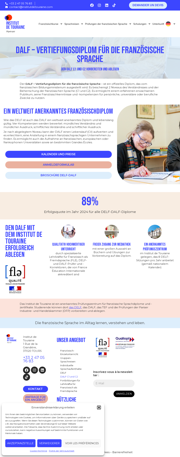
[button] (99, 407)
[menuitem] (170, 24)
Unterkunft (158, 23)
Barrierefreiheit (122, 452)
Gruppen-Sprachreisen (67, 360)
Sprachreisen (71, 23)
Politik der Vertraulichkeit (61, 450)
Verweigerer (49, 443)
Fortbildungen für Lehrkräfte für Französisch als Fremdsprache (70, 385)
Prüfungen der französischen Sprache (106, 23)
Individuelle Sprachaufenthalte (71, 367)
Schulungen (139, 23)
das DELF (75, 307)
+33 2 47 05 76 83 (33, 359)
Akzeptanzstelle (20, 443)
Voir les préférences (82, 443)
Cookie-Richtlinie (38, 450)
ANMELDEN (124, 393)
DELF (63, 372)
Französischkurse (48, 23)
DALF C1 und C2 (69, 376)
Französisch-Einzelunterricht (69, 352)
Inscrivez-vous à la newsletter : (113, 373)
